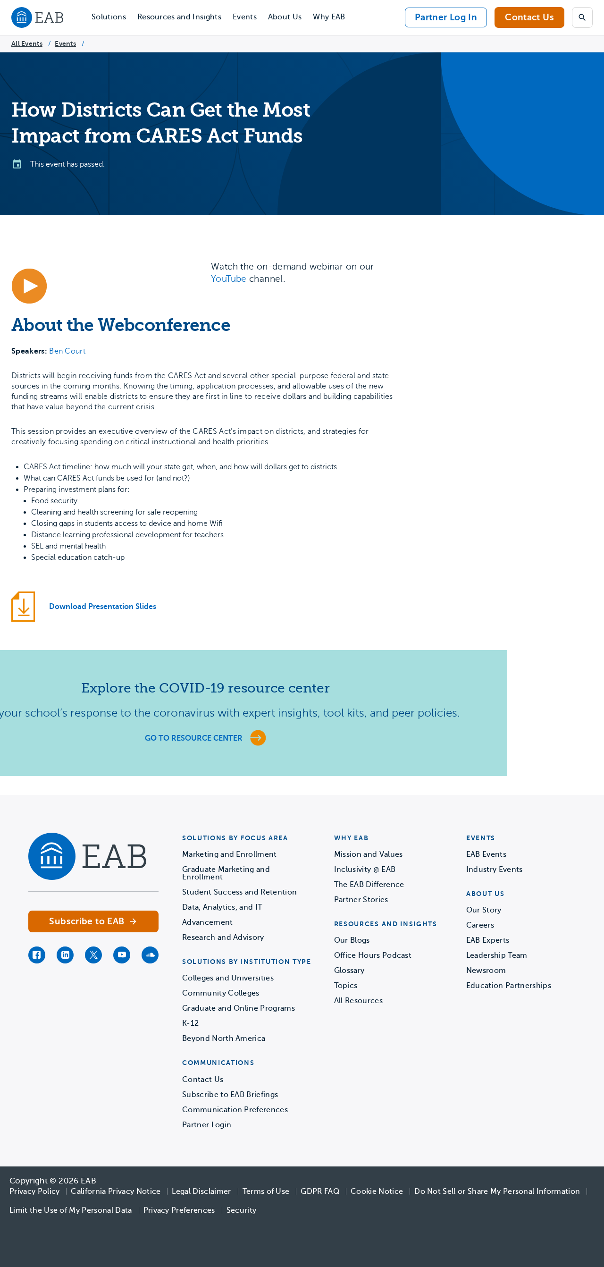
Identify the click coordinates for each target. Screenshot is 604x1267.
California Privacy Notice (115, 1191)
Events (245, 17)
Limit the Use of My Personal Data (70, 1210)
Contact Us (529, 17)
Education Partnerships (508, 985)
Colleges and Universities (228, 978)
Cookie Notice (377, 1191)
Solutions (109, 17)
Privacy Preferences (179, 1210)
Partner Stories (361, 899)
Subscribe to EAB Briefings (230, 1094)
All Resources (358, 1001)
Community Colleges (221, 993)
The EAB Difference (369, 884)
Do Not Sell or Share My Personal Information (497, 1191)
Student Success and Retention (239, 892)
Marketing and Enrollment (229, 854)
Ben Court (67, 351)
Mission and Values (368, 854)
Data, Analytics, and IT (222, 907)
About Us (285, 17)
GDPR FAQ (320, 1191)
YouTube (229, 279)
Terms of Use (266, 1191)
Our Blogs (352, 940)
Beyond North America (223, 1038)
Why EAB (329, 17)
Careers (480, 925)
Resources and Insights (179, 17)
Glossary (349, 970)
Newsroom (486, 970)
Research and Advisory (223, 937)
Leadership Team (497, 955)
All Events (26, 43)
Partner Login (206, 1125)
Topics (346, 985)
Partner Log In (446, 17)
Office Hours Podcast (372, 955)
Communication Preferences (235, 1110)
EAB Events (486, 854)
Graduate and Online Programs (238, 1008)
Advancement (207, 922)
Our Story (484, 910)
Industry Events (494, 869)
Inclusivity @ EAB (364, 869)
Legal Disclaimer (201, 1191)
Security (241, 1210)
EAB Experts (488, 940)
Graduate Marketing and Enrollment (226, 873)
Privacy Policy (34, 1191)
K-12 (190, 1023)
